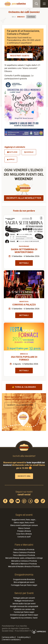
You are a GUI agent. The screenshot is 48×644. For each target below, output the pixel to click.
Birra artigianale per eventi (24, 582)
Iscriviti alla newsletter (20, 405)
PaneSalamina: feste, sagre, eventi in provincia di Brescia (15, 4)
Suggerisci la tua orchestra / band (24, 618)
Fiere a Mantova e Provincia (24, 555)
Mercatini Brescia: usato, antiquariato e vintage (24, 558)
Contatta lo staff (24, 537)
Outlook (13, 152)
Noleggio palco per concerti (24, 598)
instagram (25, 75)
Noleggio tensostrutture (24, 601)
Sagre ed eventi (24, 514)
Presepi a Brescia (24, 531)
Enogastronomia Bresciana (24, 579)
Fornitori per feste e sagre (24, 612)
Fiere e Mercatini (24, 544)
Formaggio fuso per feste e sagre (24, 585)
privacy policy (9, 637)
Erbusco (21, 17)
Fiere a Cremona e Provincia (24, 552)
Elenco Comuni (24, 528)
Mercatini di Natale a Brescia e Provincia (24, 566)
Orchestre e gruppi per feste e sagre (24, 615)
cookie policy (23, 637)
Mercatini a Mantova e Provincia (24, 564)
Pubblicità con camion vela (24, 609)
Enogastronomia (24, 574)
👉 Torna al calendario (24, 387)
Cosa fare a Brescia (24, 534)
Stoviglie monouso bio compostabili (24, 606)
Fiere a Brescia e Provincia (24, 549)
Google (29, 152)
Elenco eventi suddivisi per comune (24, 525)
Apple (11, 159)
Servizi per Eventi (24, 593)
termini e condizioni (11, 640)
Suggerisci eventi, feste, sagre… (24, 520)
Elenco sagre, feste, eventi (24, 523)
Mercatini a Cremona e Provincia (24, 561)
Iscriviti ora (24, 476)
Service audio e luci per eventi (24, 604)
